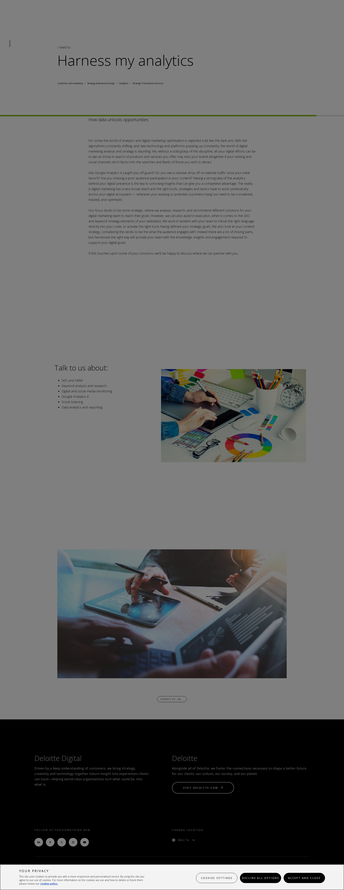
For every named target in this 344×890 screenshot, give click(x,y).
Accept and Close (304, 878)
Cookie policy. (49, 883)
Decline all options (260, 878)
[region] (172, 877)
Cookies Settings (217, 878)
